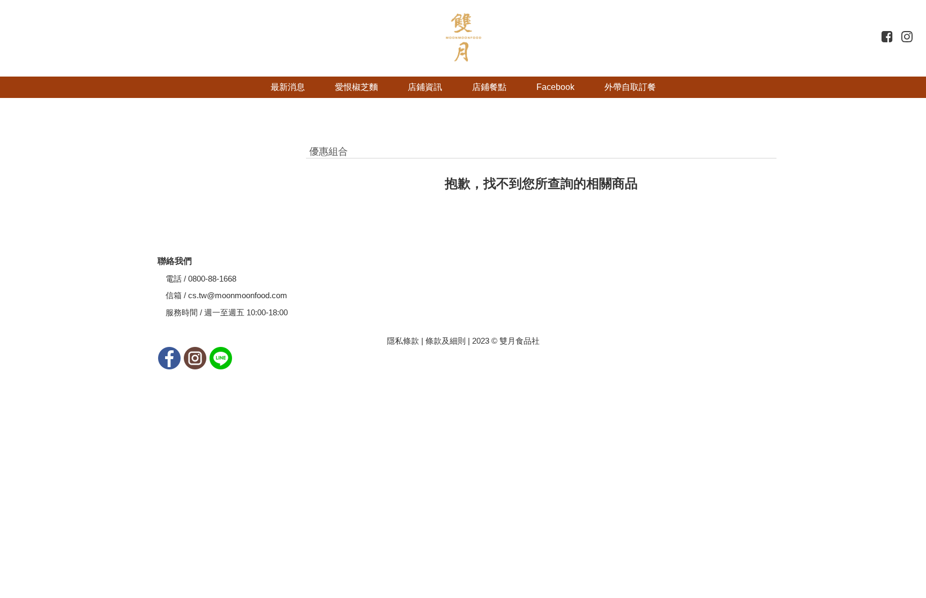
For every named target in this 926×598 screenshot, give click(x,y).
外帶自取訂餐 (630, 87)
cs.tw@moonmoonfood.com (237, 295)
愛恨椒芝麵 (356, 87)
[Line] (221, 357)
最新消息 (288, 87)
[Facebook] (170, 357)
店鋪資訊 (425, 87)
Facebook (555, 87)
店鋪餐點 (489, 87)
